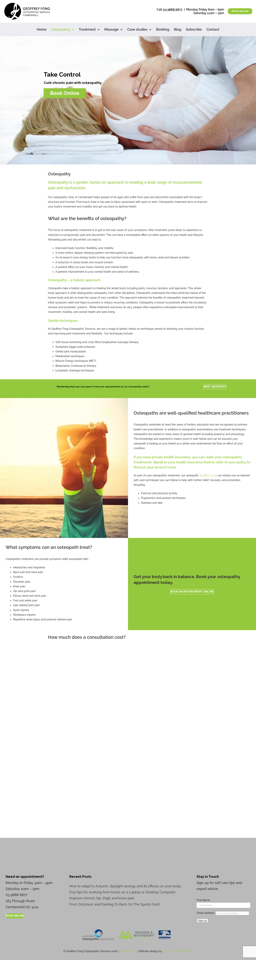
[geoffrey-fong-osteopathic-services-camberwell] (27, 3)
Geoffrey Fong (208, 475)
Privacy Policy (128, 951)
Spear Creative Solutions (178, 951)
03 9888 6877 (173, 9)
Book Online (64, 93)
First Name (203, 900)
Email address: (206, 912)
